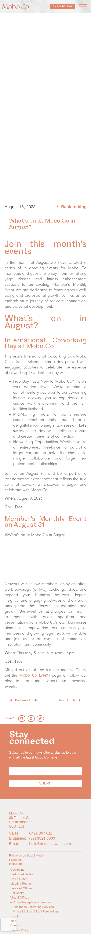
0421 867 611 (40, 833)
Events (14, 916)
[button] (83, 6)
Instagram (16, 863)
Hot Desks (17, 893)
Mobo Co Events (34, 675)
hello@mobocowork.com (50, 844)
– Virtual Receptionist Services (30, 902)
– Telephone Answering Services (32, 906)
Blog (13, 920)
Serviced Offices (21, 888)
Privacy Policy (19, 930)
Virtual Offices (19, 897)
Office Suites (18, 879)
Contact (15, 925)
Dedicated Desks (21, 874)
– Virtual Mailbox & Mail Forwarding (34, 911)
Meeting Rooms (21, 883)
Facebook (15, 859)
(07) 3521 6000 (42, 838)
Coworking (17, 869)
